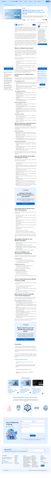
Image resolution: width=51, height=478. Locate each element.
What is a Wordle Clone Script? (8, 70)
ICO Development (25, 463)
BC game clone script (35, 466)
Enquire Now (47, 1)
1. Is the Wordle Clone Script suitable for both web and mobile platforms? (24, 362)
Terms (7, 470)
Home (5, 4)
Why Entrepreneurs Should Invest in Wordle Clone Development (8, 75)
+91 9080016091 (5, 461)
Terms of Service (38, 438)
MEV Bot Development (26, 464)
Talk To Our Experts (25, 203)
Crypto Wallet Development (27, 465)
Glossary (16, 460)
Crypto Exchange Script (35, 465)
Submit (42, 84)
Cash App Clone (34, 464)
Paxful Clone (33, 459)
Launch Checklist (12, 1)
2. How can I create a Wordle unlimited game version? (23, 369)
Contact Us (25, 339)
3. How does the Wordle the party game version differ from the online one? (24, 372)
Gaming (24, 8)
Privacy (5, 470)
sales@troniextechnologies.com (8, 462)
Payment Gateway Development (28, 459)
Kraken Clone (34, 460)
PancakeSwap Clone (35, 462)
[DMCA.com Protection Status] (43, 465)
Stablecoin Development (26, 461)
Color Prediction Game (26, 466)
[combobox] (39, 75)
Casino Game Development (27, 462)
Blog (35, 1)
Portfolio (16, 459)
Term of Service (17, 463)
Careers (16, 461)
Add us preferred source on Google (42, 87)
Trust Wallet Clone (34, 463)
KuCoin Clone (34, 461)
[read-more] (13, 382)
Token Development (26, 460)
